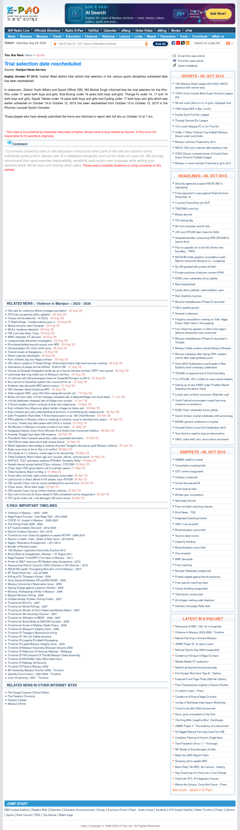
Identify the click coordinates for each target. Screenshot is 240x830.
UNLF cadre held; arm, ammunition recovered (202, 439)
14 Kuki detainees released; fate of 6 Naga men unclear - (47, 400)
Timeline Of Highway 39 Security (27, 662)
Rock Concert (24, 815)
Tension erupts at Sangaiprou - (33, 352)
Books (175, 30)
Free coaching (183, 565)
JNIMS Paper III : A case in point (194, 644)
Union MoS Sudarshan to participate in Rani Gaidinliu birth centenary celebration (200, 365)
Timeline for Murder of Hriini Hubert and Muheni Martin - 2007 (44, 610)
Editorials (55, 809)
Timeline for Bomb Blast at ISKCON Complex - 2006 (38, 621)
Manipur (42, 36)
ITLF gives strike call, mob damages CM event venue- (46, 498)
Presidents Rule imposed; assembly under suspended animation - (53, 438)
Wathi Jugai (66, 815)
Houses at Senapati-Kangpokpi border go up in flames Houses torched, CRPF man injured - (68, 370)
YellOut (93, 30)
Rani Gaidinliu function (188, 296)
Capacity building (185, 541)
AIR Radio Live (18, 30)
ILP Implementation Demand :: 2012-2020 (32, 528)
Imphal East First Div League (192, 114)
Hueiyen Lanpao (17, 700)
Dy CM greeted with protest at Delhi (195, 266)
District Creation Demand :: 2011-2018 (30, 531)
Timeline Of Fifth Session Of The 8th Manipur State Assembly (44, 655)
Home (28, 55)
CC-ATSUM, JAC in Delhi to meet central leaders (204, 379)
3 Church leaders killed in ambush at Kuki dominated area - (49, 404)
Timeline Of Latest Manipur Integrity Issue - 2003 (36, 644)
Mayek (151, 36)
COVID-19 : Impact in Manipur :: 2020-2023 (33, 520)
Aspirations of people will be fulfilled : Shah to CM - (45, 367)
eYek (188, 30)
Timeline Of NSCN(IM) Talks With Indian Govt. (35, 659)
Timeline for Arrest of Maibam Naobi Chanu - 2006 (37, 625)
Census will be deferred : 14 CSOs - (36, 318)
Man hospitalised (185, 284)
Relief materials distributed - (31, 355)
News (11, 36)
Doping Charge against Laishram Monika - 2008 (35, 587)
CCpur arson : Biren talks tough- (33, 487)
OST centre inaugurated (189, 471)
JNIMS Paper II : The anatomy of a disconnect (202, 726)
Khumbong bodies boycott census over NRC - (41, 344)
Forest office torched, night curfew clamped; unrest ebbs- (47, 475)
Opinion (230, 809)
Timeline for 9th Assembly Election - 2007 (32, 614)
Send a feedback (188, 65)
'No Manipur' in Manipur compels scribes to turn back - (47, 427)
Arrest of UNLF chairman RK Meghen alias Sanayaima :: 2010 (44, 561)
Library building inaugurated (191, 588)
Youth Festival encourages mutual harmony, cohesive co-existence (200, 402)
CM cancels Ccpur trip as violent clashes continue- (44, 490)
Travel (57, 36)
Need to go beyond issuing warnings (196, 667)
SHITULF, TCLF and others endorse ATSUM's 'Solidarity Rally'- (52, 460)
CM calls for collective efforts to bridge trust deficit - (45, 310)
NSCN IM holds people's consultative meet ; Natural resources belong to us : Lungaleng (200, 259)
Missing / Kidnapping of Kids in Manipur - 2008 (35, 591)
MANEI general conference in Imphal (196, 421)
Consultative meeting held (190, 465)
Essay (101, 809)
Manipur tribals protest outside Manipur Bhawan (203, 348)
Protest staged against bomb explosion (197, 576)
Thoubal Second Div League (191, 120)
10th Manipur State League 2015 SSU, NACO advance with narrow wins (201, 85)
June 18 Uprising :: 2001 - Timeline (28, 677)
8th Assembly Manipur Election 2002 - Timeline (36, 670)
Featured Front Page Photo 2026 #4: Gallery (200, 679)
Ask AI (160, 44)
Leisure (124, 36)
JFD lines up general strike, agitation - (37, 314)
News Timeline (204, 809)
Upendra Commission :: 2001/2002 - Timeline (34, 674)
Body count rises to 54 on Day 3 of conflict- (40, 449)
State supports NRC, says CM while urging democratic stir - (50, 393)
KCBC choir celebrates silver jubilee (196, 278)
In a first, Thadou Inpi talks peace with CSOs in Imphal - (47, 423)
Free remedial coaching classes (194, 506)
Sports (10, 815)
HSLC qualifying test (187, 307)
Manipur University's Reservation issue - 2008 (35, 584)
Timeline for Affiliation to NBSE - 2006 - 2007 (34, 617)
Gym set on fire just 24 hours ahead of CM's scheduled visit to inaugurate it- (58, 494)
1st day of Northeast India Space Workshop (200, 702)
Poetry (219, 809)
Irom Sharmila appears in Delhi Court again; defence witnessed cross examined (200, 330)
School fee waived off (187, 483)
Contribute (199, 36)
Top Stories (49, 815)
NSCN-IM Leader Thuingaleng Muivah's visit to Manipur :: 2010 (44, 569)
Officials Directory (47, 30)
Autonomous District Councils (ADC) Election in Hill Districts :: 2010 (48, 565)
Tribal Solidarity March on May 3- (34, 472)
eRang (126, 30)
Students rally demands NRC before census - (41, 385)
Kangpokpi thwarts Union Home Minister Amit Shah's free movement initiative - (61, 430)
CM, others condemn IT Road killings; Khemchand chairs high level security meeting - (65, 363)
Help (84, 826)
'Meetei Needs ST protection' (192, 661)
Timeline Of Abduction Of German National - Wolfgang (39, 651)
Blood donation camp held (190, 530)
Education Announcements (79, 809)
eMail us (218, 36)
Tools (184, 36)
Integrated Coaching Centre (191, 518)
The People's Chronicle (21, 696)
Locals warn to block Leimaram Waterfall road (202, 394)
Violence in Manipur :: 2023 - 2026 (28, 513)
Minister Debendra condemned (193, 571)
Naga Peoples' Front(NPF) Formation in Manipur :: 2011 (40, 558)
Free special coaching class (191, 582)
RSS (38, 815)
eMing (162, 30)
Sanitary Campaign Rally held (192, 606)
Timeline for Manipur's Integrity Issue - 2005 (33, 629)
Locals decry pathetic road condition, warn (199, 290)
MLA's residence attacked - (31, 329)
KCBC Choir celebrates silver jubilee (196, 410)
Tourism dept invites (187, 535)
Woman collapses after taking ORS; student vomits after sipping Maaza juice (200, 355)
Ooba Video (144, 30)
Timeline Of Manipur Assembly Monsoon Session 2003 (40, 647)
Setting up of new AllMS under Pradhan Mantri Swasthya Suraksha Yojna (202, 386)
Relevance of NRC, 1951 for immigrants (198, 626)
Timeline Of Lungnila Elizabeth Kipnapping (33, 640)
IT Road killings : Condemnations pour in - (39, 322)
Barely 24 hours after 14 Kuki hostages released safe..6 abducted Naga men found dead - (66, 397)
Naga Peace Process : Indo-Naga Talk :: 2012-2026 (37, 516)
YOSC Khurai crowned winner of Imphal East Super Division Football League (201, 155)
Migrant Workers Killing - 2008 (26, 595)
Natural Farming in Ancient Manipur (196, 638)
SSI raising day (184, 220)
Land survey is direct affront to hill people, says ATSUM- (47, 479)
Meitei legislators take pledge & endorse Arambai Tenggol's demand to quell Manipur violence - (70, 445)
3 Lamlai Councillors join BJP (192, 202)
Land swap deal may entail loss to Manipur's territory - (46, 374)
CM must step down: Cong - (31, 333)
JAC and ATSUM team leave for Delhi (197, 232)
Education (73, 36)
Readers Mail (39, 809)
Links (138, 36)
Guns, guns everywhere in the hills (195, 714)
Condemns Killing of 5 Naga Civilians (197, 655)
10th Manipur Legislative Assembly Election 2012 (37, 550)
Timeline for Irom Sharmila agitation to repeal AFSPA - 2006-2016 (46, 535)
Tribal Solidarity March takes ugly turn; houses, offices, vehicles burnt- (56, 457)
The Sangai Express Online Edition (28, 692)
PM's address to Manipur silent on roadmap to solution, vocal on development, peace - (65, 419)
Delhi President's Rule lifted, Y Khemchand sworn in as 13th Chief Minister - (59, 415)
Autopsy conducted (186, 477)
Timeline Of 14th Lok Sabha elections (30, 636)
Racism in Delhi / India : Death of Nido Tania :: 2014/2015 (41, 539)
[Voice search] (146, 43)
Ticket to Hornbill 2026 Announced (195, 708)
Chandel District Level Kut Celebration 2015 (200, 427)
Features (91, 36)
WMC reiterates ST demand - (32, 337)
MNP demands (184, 559)
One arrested (182, 553)
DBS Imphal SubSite (16, 809)
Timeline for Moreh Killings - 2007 (28, 606)
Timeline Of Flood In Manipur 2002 (28, 666)
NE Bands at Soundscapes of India (195, 749)
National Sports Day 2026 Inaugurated (197, 650)
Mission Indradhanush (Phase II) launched (199, 302)
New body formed (185, 500)
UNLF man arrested (186, 524)
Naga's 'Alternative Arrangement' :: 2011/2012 (34, 543)
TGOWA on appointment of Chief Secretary (200, 373)
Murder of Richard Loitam (23, 546)
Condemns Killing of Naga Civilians (196, 696)
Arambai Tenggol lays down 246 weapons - (40, 434)
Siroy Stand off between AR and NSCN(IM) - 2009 (37, 580)
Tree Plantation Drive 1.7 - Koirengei (196, 743)
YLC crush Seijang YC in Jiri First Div (197, 126)
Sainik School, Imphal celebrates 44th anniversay (204, 416)
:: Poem (189, 691)
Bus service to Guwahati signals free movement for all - (47, 382)
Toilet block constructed (189, 594)
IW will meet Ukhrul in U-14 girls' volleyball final (203, 103)
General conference (186, 313)
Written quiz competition (189, 495)
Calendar (110, 30)
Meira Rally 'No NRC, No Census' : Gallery (200, 767)
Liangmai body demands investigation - (38, 340)
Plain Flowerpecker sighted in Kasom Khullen (202, 685)
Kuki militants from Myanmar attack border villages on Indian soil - (54, 408)
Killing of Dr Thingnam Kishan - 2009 (29, 576)
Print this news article (190, 61)
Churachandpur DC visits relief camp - (37, 348)
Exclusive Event (117, 809)
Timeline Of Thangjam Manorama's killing (32, 632)
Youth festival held (185, 489)
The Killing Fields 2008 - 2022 (25, 524)
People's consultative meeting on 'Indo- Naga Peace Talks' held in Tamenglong (201, 321)
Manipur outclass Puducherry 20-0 (195, 142)
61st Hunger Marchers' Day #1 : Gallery (198, 673)
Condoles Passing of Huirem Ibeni (199, 737)
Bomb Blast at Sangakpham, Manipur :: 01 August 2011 (40, 554)
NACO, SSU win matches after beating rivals (201, 147)
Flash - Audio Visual (141, 809)
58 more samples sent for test (192, 226)
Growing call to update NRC (191, 761)
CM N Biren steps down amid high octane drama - (44, 442)
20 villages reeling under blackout (194, 600)
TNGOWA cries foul (187, 208)
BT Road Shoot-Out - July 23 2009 (28, 572)
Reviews (26, 36)
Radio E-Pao (74, 30)
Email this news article (191, 56)
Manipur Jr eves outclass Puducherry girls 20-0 (203, 163)
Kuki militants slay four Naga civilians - (38, 359)
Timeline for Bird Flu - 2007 (24, 602)
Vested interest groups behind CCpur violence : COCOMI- (49, 464)
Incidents (161, 809)
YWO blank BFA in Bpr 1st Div (193, 109)
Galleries (108, 36)
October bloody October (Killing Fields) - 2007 (35, 599)
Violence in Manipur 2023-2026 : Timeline (199, 632)
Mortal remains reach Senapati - (34, 325)
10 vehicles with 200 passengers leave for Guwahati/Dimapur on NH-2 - (56, 378)
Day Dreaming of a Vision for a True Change (200, 772)
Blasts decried (183, 214)
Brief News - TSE (185, 512)
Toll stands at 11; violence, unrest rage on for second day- (48, 453)
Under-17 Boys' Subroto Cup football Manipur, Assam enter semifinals (201, 134)
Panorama (168, 36)
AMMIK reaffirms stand (188, 459)
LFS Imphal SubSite (181, 809)
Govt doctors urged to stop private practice (200, 433)
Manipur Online (17, 703)
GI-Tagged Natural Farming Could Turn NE (200, 732)
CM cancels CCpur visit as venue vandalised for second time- (51, 483)
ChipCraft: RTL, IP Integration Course (196, 778)
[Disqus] (86, 234)
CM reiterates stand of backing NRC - (37, 389)
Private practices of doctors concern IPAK (199, 272)
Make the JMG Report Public (192, 755)
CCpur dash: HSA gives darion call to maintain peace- (46, 468)
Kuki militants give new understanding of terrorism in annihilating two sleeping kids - (63, 412)
